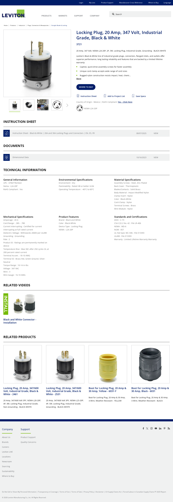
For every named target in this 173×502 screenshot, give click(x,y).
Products (13, 25)
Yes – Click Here (125, 102)
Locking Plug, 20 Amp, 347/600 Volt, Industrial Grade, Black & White (21, 391)
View (156, 133)
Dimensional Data (21, 157)
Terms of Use (65, 492)
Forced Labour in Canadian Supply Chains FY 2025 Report (144, 492)
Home (6, 25)
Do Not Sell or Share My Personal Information (19, 492)
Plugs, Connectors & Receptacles (38, 25)
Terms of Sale (76, 492)
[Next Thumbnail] (66, 105)
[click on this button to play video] (22, 304)
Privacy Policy (89, 492)
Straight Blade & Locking (59, 25)
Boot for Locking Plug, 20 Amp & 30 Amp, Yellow (107, 389)
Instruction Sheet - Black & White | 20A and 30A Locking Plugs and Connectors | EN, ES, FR (54, 133)
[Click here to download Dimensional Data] (6, 157)
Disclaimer (100, 492)
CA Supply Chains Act (113, 492)
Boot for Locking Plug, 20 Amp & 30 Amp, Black (150, 389)
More (78, 78)
